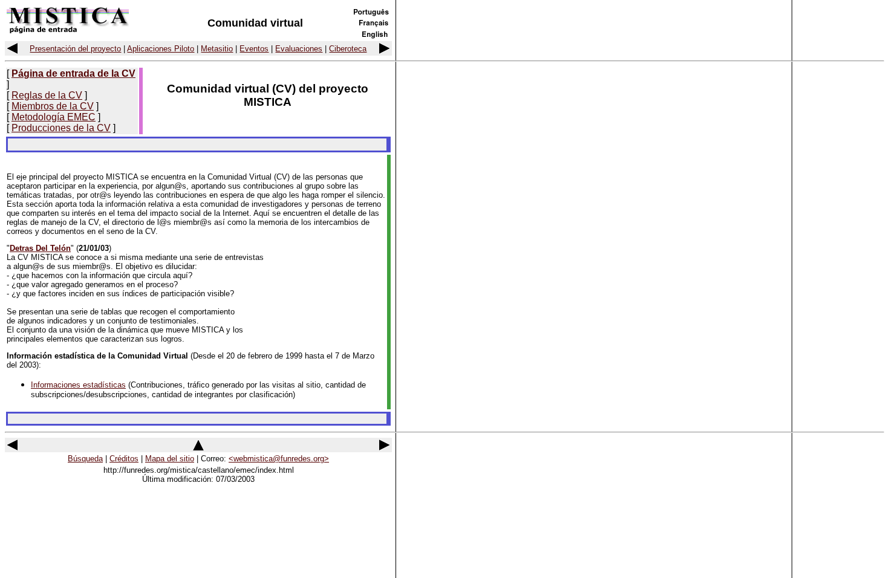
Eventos (254, 48)
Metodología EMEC (53, 117)
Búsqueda (85, 458)
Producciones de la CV (61, 128)
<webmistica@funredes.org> (279, 458)
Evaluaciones (298, 48)
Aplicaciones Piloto (160, 48)
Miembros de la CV (52, 106)
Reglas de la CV (46, 95)
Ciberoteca (347, 48)
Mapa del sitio (169, 458)
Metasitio (217, 48)
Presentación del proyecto (75, 48)
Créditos (123, 458)
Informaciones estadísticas (78, 384)
